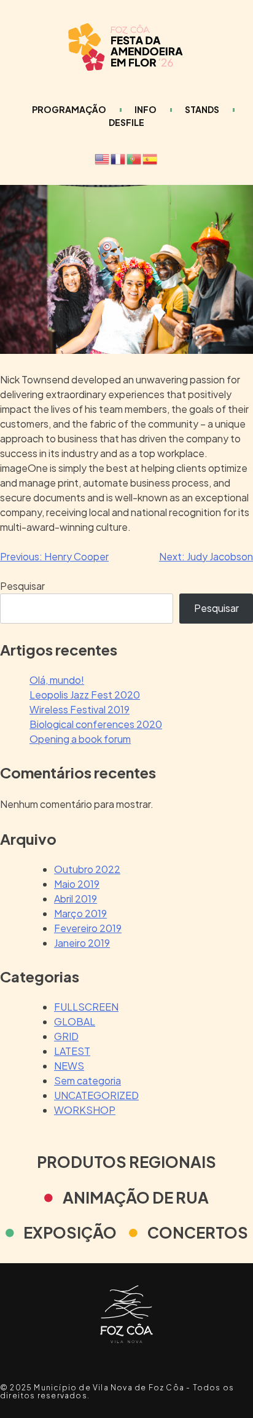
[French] (118, 157)
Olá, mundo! (56, 679)
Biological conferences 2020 (95, 724)
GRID (66, 1036)
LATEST (72, 1050)
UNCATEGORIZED (96, 1095)
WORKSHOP (84, 1109)
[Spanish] (150, 157)
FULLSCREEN (86, 1006)
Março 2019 (80, 913)
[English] (103, 157)
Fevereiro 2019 (88, 928)
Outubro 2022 (87, 869)
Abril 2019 (75, 898)
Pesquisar (22, 585)
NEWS (69, 1065)
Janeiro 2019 (82, 942)
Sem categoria (87, 1080)
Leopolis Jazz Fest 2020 (84, 694)
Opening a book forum (80, 738)
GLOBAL (74, 1021)
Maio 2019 (76, 883)
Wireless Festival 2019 (79, 709)
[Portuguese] (134, 157)
